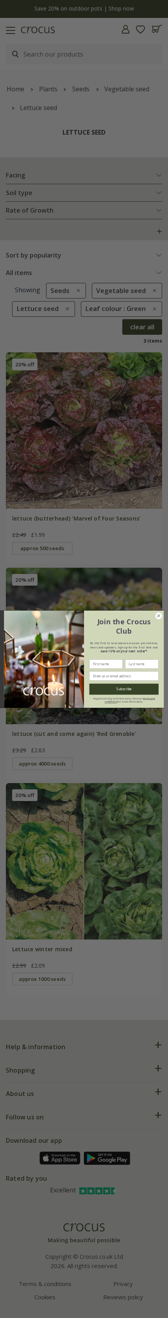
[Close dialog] (158, 615)
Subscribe (124, 689)
